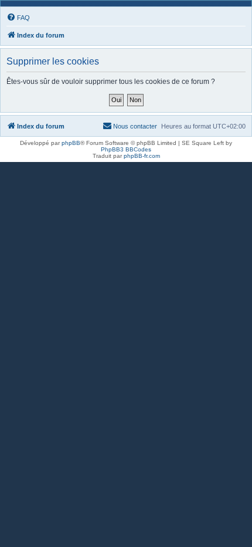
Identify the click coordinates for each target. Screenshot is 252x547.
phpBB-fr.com (142, 156)
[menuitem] (18, 18)
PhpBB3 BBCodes (126, 149)
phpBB (71, 143)
